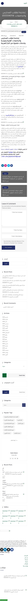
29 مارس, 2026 (3, 499)
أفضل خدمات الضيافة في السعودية (11, 416)
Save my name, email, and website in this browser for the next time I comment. (14, 242)
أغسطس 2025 (5, 332)
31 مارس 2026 (1, 580)
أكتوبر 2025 (5, 328)
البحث (6, 259)
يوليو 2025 (4, 334)
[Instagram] (1, 549)
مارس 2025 (5, 343)
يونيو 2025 (4, 337)
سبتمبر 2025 (5, 330)
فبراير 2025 (5, 346)
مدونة (11, 22)
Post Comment (8, 247)
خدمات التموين (7, 433)
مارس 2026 (5, 317)
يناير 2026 (4, 321)
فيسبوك (18, 156)
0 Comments (13, 35)
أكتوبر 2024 (5, 354)
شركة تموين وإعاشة (4, 493)
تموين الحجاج (20, 423)
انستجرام (12, 156)
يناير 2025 (4, 348)
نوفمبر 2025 (5, 326)
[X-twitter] (8, 549)
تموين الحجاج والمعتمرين (9, 423)
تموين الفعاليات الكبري (8, 426)
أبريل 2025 (4, 341)
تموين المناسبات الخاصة (9, 430)
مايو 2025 (4, 339)
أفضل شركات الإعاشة (4, 482)
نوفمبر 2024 (5, 352)
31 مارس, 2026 (3, 476)
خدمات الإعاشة (17, 433)
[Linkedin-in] (5, 549)
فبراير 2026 (5, 319)
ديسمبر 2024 (5, 350)
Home (16, 22)
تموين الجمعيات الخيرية (8, 420)
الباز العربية (20, 420)
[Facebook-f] (12, 549)
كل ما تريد (3, 470)
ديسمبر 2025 (5, 323)
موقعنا (10, 152)
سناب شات (5, 156)
